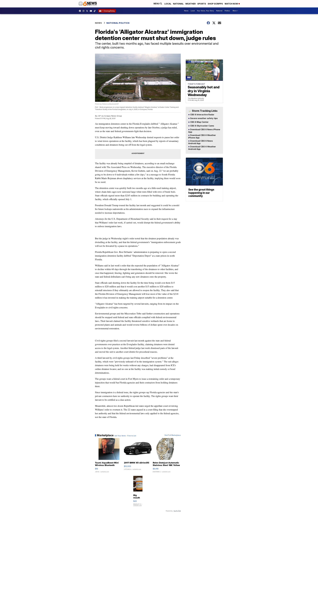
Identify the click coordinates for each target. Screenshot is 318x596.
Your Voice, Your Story (205, 10)
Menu (157, 4)
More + (235, 10)
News (186, 10)
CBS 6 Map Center (199, 122)
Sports (201, 3)
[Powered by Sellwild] (177, 511)
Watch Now (231, 3)
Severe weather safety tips (204, 118)
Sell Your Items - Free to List (125, 436)
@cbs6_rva (95, 11)
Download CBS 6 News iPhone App (204, 130)
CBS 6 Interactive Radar (202, 115)
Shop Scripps (215, 3)
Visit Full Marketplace (172, 435)
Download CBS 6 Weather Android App (202, 148)
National (178, 3)
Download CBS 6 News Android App (200, 142)
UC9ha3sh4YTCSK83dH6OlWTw (91, 11)
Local (167, 3)
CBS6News (80, 11)
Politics (227, 10)
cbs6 (84, 11)
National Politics (118, 23)
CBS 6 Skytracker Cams (202, 126)
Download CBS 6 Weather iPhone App (202, 136)
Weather (190, 3)
